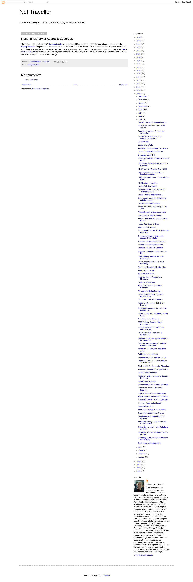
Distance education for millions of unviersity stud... (151, 328)
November (142, 100)
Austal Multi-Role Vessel (147, 186)
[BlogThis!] (58, 61)
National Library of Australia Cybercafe (153, 400)
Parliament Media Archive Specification (153, 369)
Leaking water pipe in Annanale (150, 195)
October (141, 103)
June (140, 116)
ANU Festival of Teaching (148, 183)
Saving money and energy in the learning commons (150, 173)
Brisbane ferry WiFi (145, 145)
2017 (138, 67)
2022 (138, 51)
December (142, 96)
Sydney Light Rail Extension (149, 203)
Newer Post (26, 85)
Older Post (123, 85)
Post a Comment (31, 80)
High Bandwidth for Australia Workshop (153, 396)
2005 (138, 471)
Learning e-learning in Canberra (150, 248)
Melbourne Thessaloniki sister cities (152, 267)
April (140, 447)
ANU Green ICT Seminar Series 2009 (152, 169)
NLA (33, 65)
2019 (138, 61)
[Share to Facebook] (63, 61)
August (141, 110)
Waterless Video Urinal (147, 227)
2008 (138, 461)
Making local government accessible (152, 212)
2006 (138, 468)
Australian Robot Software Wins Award (153, 148)
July (140, 113)
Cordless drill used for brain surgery (152, 241)
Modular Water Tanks (146, 274)
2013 (138, 80)
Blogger (107, 575)
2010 (138, 90)
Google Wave (143, 142)
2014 (138, 77)
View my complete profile (143, 555)
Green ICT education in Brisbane (150, 152)
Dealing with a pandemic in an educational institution (149, 137)
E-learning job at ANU (146, 155)
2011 (138, 87)
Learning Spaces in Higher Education (152, 122)
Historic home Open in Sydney (149, 215)
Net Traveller (35, 12)
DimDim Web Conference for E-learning (153, 366)
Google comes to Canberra (148, 319)
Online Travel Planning (147, 381)
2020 (138, 57)
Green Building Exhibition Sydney (151, 413)
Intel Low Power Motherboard (149, 403)
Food (29, 65)
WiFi (37, 65)
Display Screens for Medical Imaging (152, 393)
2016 (138, 71)
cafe (55, 44)
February (142, 454)
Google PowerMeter (146, 407)
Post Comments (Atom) (40, 89)
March (141, 450)
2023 (138, 47)
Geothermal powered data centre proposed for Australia (150, 237)
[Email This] (55, 61)
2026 (138, 38)
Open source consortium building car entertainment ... (152, 199)
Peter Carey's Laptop (146, 270)
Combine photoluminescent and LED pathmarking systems (152, 344)
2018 (138, 64)
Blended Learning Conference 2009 (152, 357)
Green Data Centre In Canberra (150, 300)
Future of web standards (147, 373)
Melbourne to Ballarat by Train (149, 291)
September (142, 106)
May (140, 120)
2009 (138, 94)
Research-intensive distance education (153, 385)
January (141, 457)
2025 (138, 41)
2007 (138, 464)
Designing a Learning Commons (150, 245)
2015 (138, 74)
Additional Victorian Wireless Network (152, 410)
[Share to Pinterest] (66, 61)
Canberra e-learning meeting (149, 443)
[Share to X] (60, 61)
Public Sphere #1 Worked (148, 354)
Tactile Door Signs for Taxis (148, 224)
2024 (138, 44)
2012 (138, 84)
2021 (138, 54)
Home (75, 85)
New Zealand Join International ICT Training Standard (151, 190)
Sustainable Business (146, 282)
